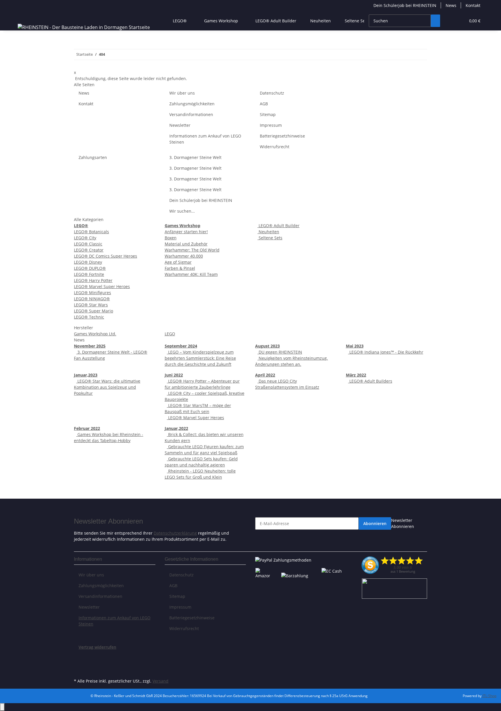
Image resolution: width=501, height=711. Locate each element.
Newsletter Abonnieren (402, 523)
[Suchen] (435, 21)
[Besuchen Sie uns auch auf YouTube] (78, 663)
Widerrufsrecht (274, 146)
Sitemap (268, 114)
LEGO (170, 333)
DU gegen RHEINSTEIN (279, 352)
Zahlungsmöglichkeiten (192, 103)
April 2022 (265, 375)
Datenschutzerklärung (175, 533)
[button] (449, 21)
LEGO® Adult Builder (278, 225)
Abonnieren (374, 523)
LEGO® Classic (88, 244)
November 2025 (90, 346)
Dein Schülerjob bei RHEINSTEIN (404, 5)
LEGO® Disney (88, 262)
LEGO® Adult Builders (370, 381)
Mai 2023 (355, 346)
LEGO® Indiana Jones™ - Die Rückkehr (385, 352)
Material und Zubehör (186, 244)
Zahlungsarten (93, 157)
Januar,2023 (85, 375)
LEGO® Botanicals (91, 231)
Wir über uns (182, 93)
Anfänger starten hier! (186, 231)
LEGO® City (85, 237)
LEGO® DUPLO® (90, 268)
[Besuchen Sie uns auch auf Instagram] (78, 670)
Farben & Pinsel (180, 268)
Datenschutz (272, 93)
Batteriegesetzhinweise (282, 136)
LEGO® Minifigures (92, 292)
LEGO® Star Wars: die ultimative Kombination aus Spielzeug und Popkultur (107, 387)
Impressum (271, 125)
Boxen (171, 237)
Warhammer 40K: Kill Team (191, 274)
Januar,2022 (176, 428)
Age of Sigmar (178, 262)
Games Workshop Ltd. (95, 333)
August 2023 (267, 346)
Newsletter (179, 125)
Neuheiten (268, 231)
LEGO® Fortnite (89, 274)
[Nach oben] (2, 707)
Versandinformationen (191, 114)
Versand (160, 681)
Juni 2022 (174, 375)
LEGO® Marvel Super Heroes (102, 286)
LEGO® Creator (89, 250)
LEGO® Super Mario (93, 311)
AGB (264, 103)
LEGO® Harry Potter (93, 280)
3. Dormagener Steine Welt (195, 157)
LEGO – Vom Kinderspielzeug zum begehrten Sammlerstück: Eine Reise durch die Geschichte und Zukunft (200, 358)
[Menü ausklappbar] (23, 16)
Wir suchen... (182, 211)
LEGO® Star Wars (91, 304)
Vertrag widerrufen (97, 647)
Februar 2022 (87, 428)
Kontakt (473, 5)
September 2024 (181, 346)
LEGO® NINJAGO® (92, 298)
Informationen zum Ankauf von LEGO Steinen (205, 139)
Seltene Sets (269, 237)
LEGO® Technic (89, 317)
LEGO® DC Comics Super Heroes (105, 256)
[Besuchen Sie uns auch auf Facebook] (78, 657)
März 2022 (356, 375)
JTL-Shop (489, 695)
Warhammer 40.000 (184, 256)
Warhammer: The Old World (192, 250)
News (451, 5)
